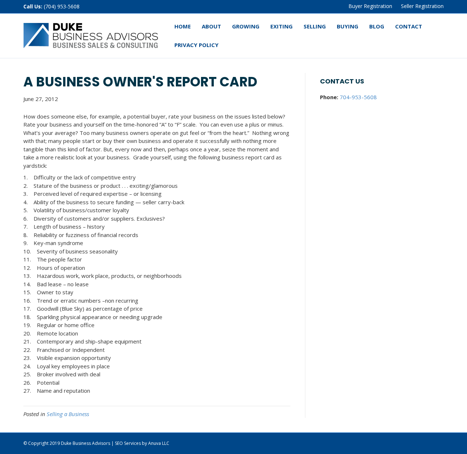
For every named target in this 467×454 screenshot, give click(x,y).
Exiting (281, 26)
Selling (315, 26)
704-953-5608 (358, 97)
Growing (245, 26)
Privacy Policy (196, 44)
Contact (408, 26)
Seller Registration (422, 6)
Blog (376, 26)
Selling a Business (68, 414)
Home (182, 26)
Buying (347, 26)
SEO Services (128, 443)
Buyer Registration (370, 6)
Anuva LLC (158, 443)
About (211, 26)
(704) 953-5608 (62, 6)
